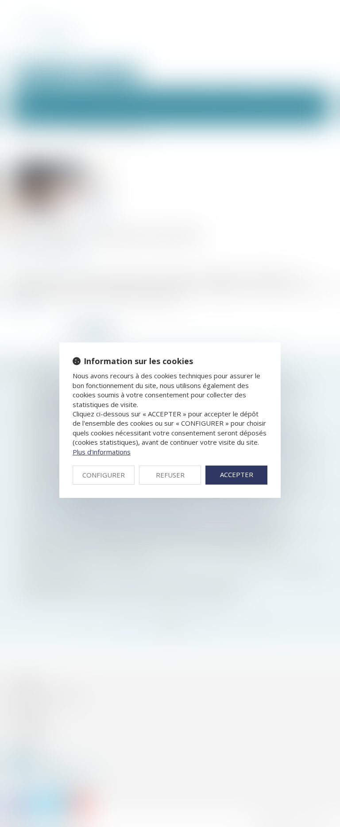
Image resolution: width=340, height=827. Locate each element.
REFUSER (170, 474)
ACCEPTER (236, 474)
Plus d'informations (102, 451)
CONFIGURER (103, 474)
